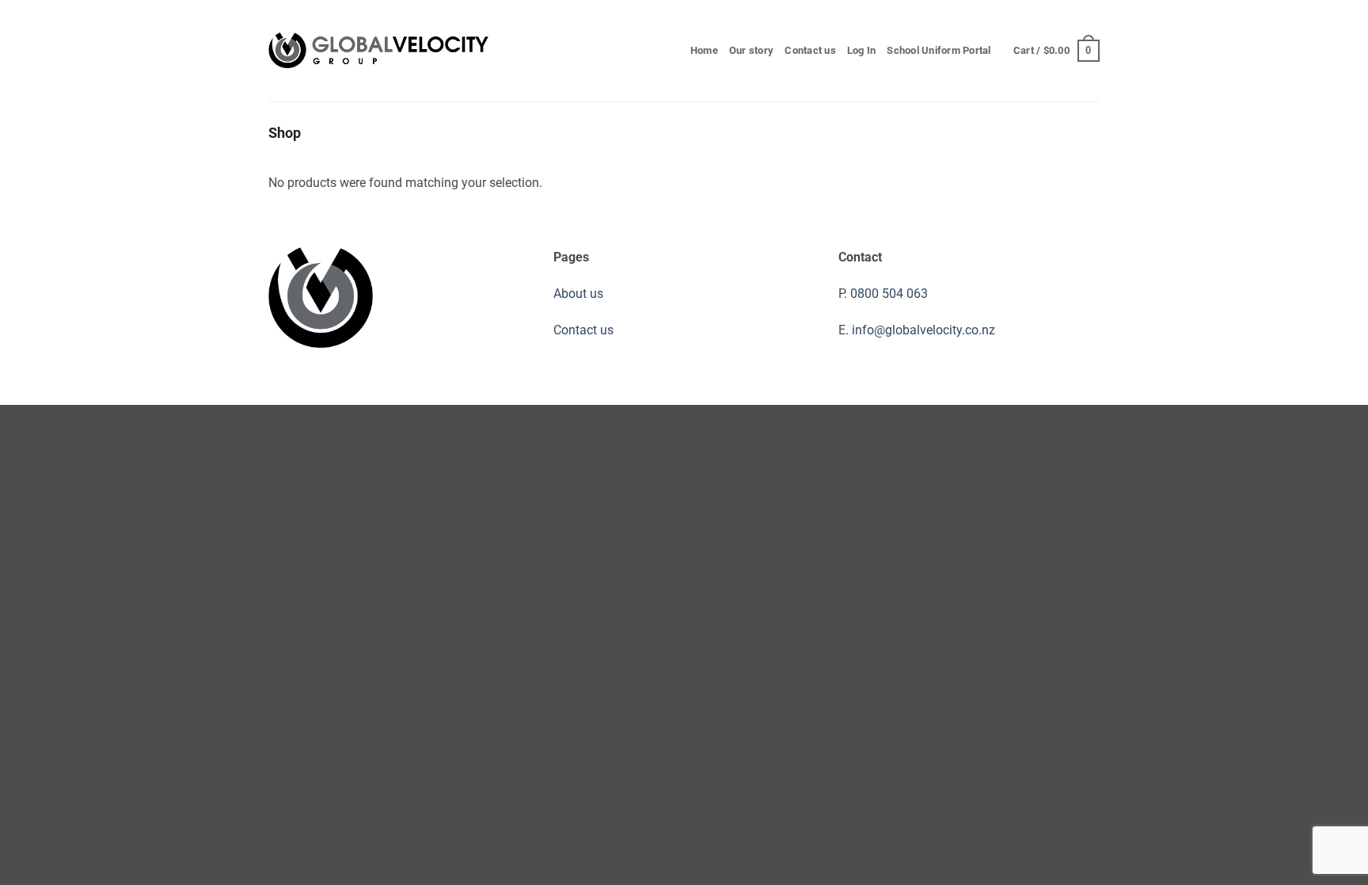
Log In (861, 50)
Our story (751, 50)
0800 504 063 (889, 293)
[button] (1056, 51)
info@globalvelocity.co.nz (923, 330)
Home (704, 50)
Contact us (810, 50)
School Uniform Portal (938, 50)
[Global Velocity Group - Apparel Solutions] (378, 51)
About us (578, 293)
